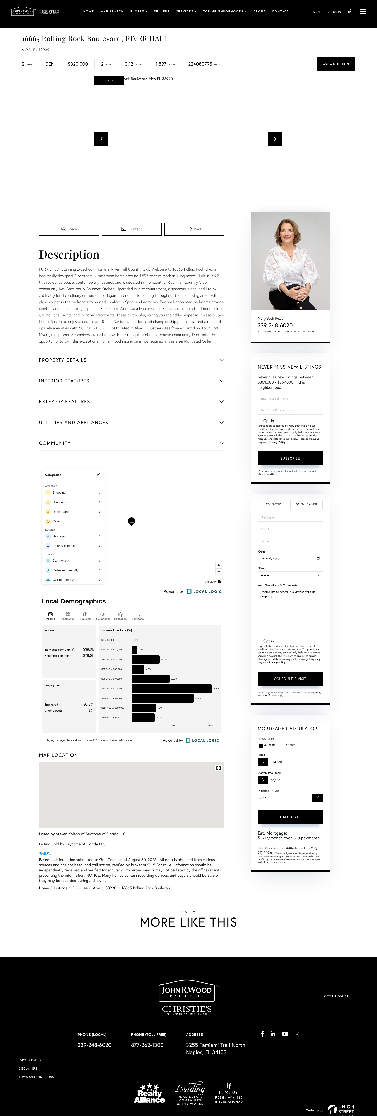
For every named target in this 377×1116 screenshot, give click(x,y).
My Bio (312, 331)
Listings (60, 887)
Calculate (290, 816)
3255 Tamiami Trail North (215, 1048)
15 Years (289, 744)
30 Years (270, 744)
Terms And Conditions (36, 1077)
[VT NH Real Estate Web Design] (341, 1110)
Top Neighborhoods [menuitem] (223, 11)
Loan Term (267, 739)
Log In (336, 12)
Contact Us (273, 504)
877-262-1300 (147, 1044)
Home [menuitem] (88, 11)
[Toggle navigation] (363, 11)
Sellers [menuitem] (162, 11)
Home (44, 887)
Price (262, 755)
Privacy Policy (277, 442)
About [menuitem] (260, 11)
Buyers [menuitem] (137, 11)
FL (74, 887)
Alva (96, 887)
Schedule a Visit (306, 504)
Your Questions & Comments (278, 585)
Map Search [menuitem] (112, 11)
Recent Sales (281, 331)
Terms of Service (269, 695)
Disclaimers (28, 1068)
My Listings (264, 331)
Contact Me (298, 331)
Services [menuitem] (184, 11)
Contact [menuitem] (280, 11)
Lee (85, 887)
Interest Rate (268, 791)
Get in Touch (337, 996)
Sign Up (318, 12)
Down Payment (269, 773)
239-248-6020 (349, 11)
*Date (262, 552)
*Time (262, 568)
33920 (111, 887)
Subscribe (290, 458)
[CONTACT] (336, 64)
